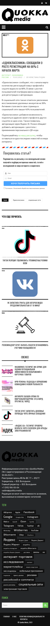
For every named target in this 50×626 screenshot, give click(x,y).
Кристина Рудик (37, 77)
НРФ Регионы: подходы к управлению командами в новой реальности (31, 383)
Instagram (32, 516)
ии (44, 552)
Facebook (29, 512)
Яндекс (9, 539)
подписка (7, 575)
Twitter (30, 525)
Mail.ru (6, 521)
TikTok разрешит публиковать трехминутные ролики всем (25, 262)
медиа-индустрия (32, 567)
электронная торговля (15, 589)
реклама (32, 575)
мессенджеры (10, 571)
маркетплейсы (13, 566)
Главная (6, 616)
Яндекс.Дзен (23, 540)
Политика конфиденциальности (31, 616)
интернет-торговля (18, 556)
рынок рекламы (9, 585)
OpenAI (14, 522)
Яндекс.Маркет (12, 544)
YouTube (34, 530)
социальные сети (34, 200)
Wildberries (21, 530)
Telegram (9, 525)
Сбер (21, 535)
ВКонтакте (10, 534)
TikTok (20, 525)
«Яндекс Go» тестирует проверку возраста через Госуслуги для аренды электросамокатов (31, 428)
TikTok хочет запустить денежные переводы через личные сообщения (30, 412)
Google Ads (20, 517)
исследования (14, 561)
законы (36, 552)
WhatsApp (7, 530)
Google (8, 516)
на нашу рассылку (26, 135)
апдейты (26, 545)
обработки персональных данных (33, 188)
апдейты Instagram (10, 548)
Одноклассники (18, 200)
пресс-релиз (18, 575)
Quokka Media (24, 622)
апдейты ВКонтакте (28, 548)
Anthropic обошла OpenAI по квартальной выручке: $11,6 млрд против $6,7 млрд (29, 399)
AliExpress (8, 512)
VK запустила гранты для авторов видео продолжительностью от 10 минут (25, 304)
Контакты (23, 619)
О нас (14, 616)
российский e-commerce (19, 579)
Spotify (31, 522)
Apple (17, 512)
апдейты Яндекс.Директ (12, 552)
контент (29, 562)
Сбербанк (30, 535)
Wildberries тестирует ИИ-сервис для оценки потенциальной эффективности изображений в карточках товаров (30, 370)
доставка (27, 552)
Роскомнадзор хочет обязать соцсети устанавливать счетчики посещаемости (25, 346)
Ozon (23, 521)
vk (38, 525)
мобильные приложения (31, 571)
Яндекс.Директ (37, 540)
